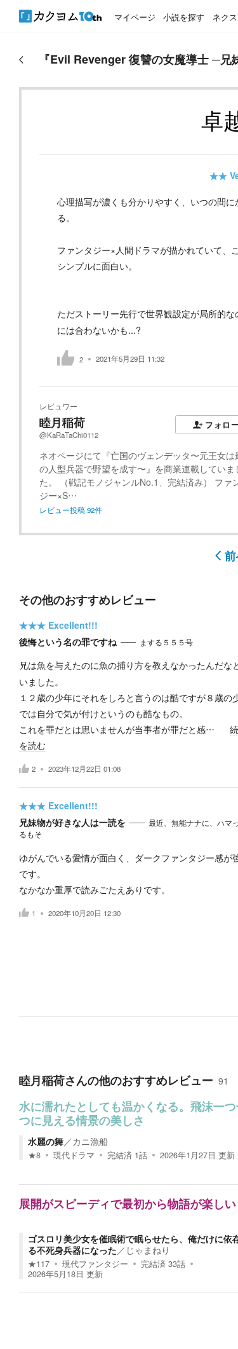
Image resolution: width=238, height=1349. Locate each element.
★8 (34, 1155)
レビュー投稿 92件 (70, 510)
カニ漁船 (90, 1141)
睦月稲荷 (62, 422)
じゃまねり (148, 1249)
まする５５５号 (166, 642)
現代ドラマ (74, 1155)
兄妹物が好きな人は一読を (72, 822)
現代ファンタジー (95, 1264)
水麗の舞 (45, 1141)
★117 (39, 1264)
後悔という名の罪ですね (68, 641)
